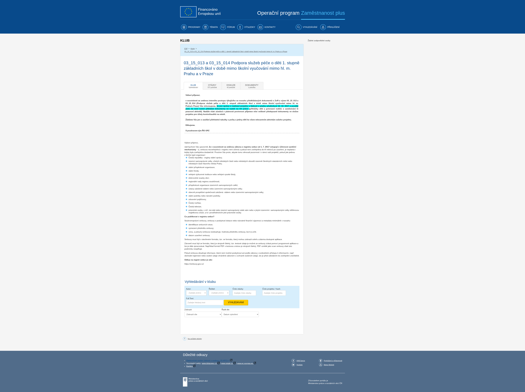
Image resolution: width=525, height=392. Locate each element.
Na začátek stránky (195, 339)
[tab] (193, 86)
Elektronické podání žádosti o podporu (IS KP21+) (208, 360)
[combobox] (196, 293)
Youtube (299, 365)
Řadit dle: (226, 309)
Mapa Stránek (329, 365)
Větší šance (300, 361)
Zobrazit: (188, 309)
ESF (186, 49)
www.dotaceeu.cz (209, 363)
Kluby (193, 49)
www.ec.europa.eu (245, 363)
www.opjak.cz (227, 363)
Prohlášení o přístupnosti (333, 361)
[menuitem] (190, 27)
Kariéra (189, 366)
